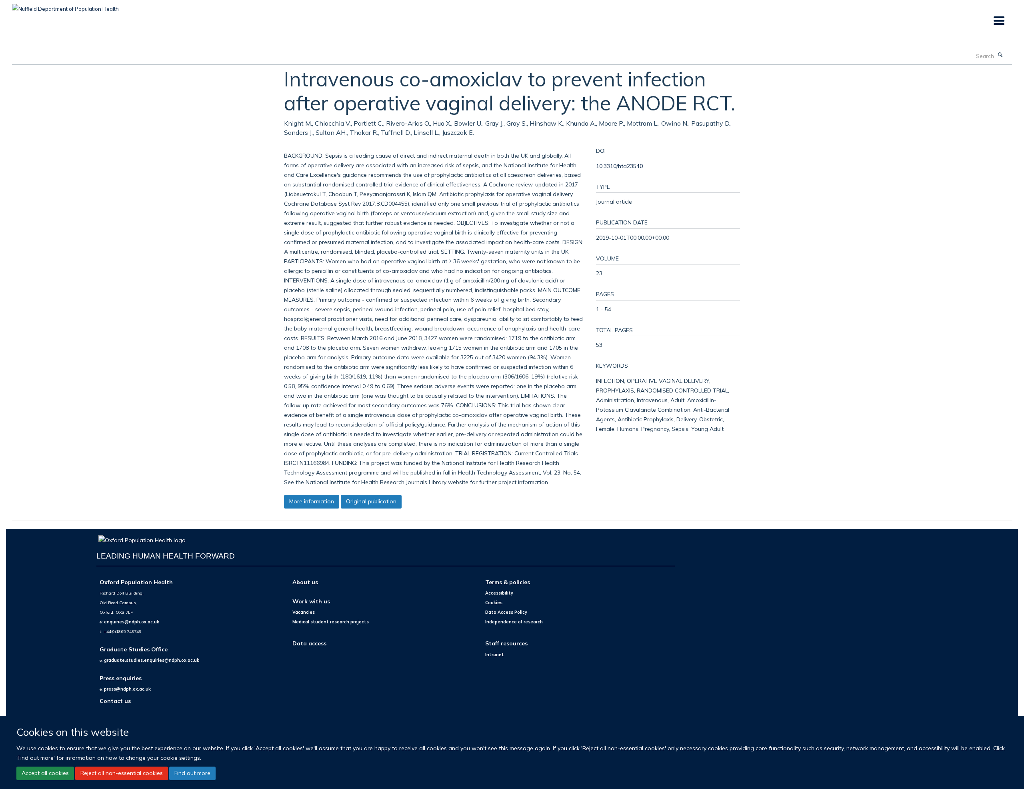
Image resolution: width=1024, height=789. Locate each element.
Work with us (311, 601)
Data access (309, 643)
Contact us (115, 700)
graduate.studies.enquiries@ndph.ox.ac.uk (151, 660)
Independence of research (514, 622)
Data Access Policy (506, 612)
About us (305, 582)
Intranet (494, 654)
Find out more (192, 773)
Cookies (493, 602)
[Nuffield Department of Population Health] (65, 6)
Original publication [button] (371, 501)
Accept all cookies (45, 773)
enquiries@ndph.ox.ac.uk (131, 622)
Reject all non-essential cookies (121, 773)
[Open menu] (998, 21)
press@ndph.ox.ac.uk (127, 689)
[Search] (1000, 55)
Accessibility (499, 593)
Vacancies (303, 612)
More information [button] (311, 501)
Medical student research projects (330, 622)
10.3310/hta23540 (619, 165)
